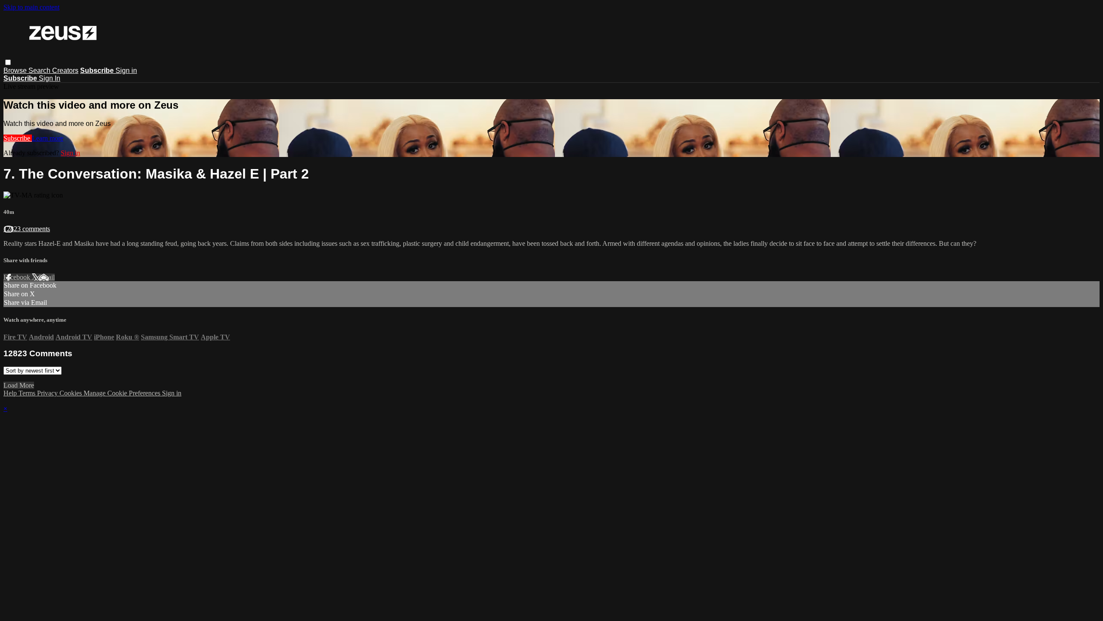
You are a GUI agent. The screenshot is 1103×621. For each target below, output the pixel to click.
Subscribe (17, 138)
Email (47, 277)
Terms (28, 393)
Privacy (48, 393)
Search (40, 70)
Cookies (71, 393)
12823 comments (26, 228)
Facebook (17, 277)
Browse (15, 70)
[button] (8, 62)
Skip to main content (31, 7)
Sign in (126, 70)
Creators (65, 70)
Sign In (49, 78)
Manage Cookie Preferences (123, 393)
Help (11, 393)
